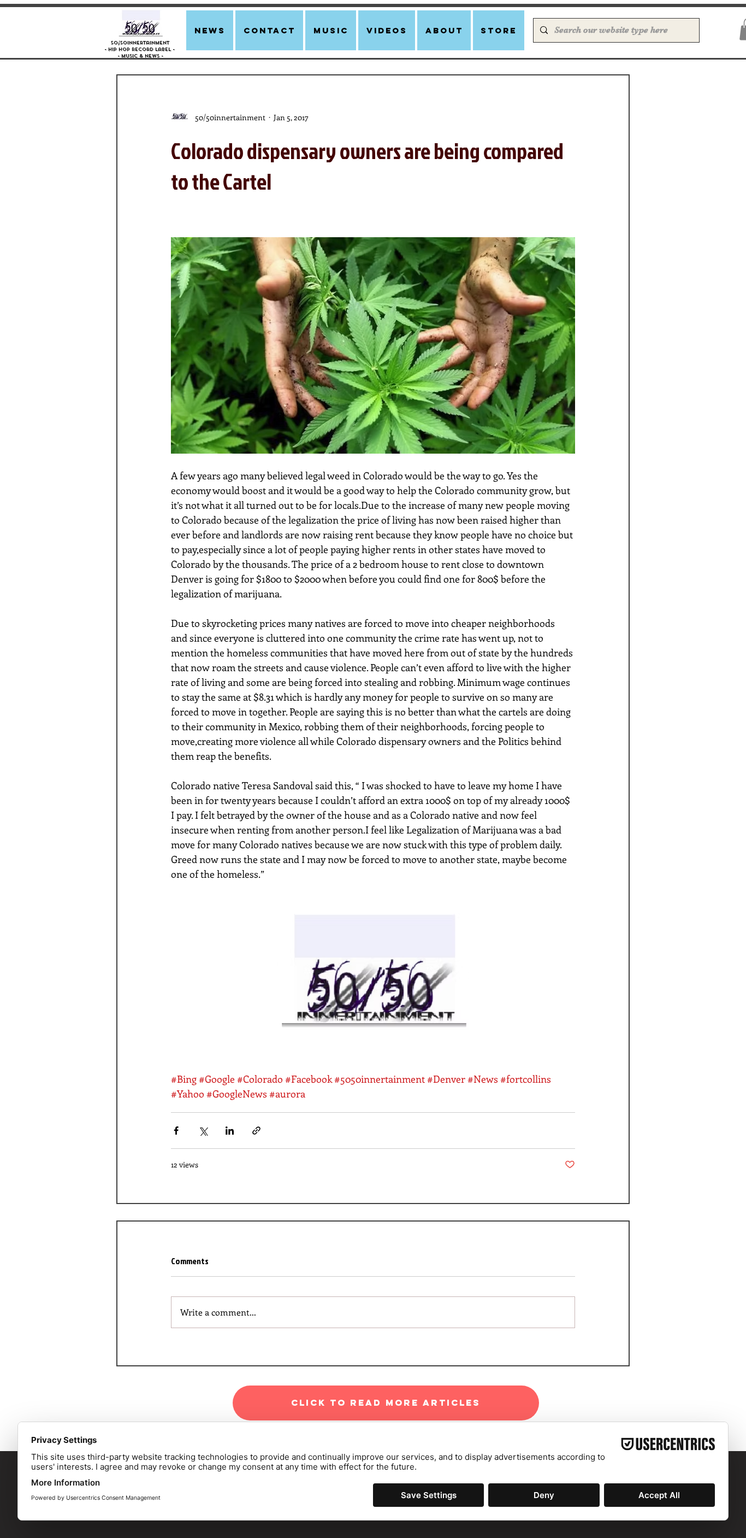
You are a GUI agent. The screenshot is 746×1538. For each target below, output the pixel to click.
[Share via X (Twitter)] (203, 1130)
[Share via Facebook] (176, 1130)
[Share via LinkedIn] (229, 1130)
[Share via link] (256, 1130)
